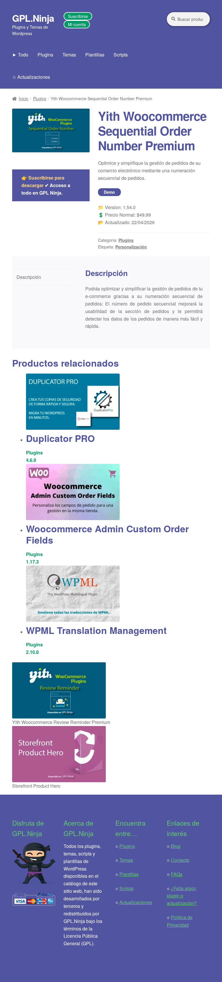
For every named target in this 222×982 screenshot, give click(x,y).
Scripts (121, 54)
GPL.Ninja (33, 18)
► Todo (20, 54)
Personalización (131, 247)
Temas (69, 54)
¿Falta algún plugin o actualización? (182, 896)
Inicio (23, 98)
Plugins (45, 54)
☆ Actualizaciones (31, 77)
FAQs (176, 874)
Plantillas (94, 54)
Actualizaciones (135, 902)
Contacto (180, 860)
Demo (109, 192)
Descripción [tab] (28, 277)
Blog (175, 846)
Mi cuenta (77, 24)
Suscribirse (78, 16)
